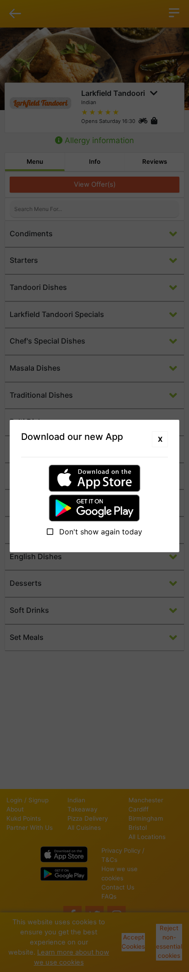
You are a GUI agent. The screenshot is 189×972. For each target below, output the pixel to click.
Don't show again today (99, 531)
